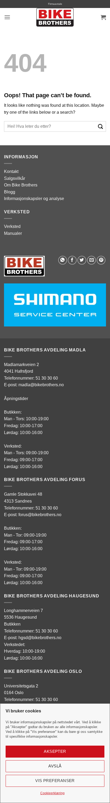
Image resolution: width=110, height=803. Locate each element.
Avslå (54, 766)
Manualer (13, 233)
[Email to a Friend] (91, 260)
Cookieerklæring (52, 793)
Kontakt (11, 171)
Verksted (12, 226)
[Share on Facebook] (72, 260)
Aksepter (55, 751)
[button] (7, 17)
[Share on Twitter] (81, 260)
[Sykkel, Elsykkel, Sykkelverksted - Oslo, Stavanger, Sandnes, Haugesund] (55, 17)
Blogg (9, 192)
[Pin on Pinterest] (101, 260)
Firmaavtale (55, 3)
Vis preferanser (55, 780)
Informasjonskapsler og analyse (34, 198)
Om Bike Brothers (20, 185)
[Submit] (101, 126)
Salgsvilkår (14, 178)
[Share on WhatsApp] (62, 260)
